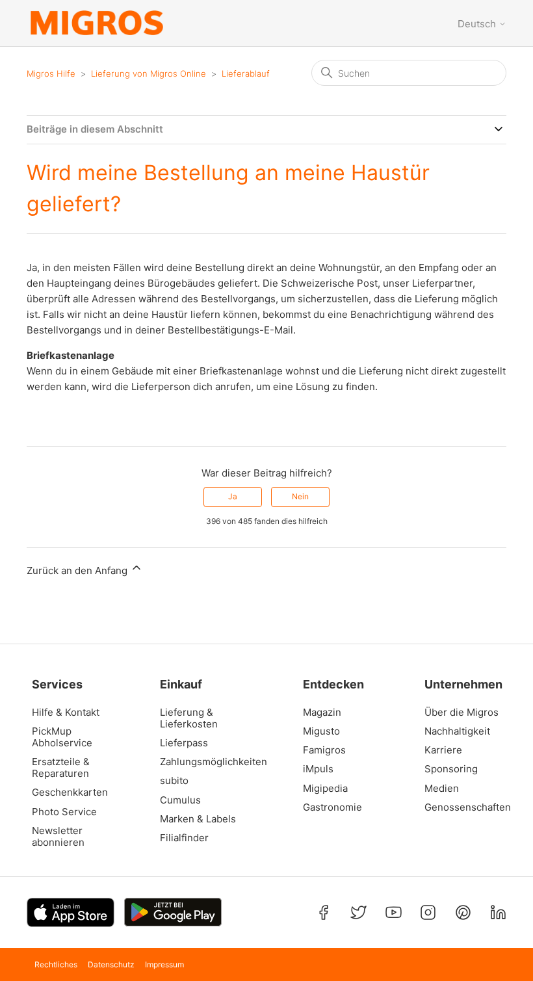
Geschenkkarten (70, 792)
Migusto (321, 731)
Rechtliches (55, 964)
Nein (300, 496)
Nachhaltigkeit (457, 731)
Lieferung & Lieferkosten (189, 718)
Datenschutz (111, 964)
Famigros (324, 750)
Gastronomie (332, 807)
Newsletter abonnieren (58, 836)
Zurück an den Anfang (78, 570)
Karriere (443, 750)
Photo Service (64, 812)
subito (174, 781)
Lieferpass (184, 743)
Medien (441, 788)
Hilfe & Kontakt (65, 712)
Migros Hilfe (51, 73)
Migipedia (325, 788)
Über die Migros (461, 712)
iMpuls (318, 769)
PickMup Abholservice (62, 737)
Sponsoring (451, 769)
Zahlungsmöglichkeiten (207, 762)
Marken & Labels (198, 819)
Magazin (322, 712)
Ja (232, 496)
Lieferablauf (246, 73)
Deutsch (478, 23)
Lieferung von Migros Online (148, 73)
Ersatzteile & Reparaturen (61, 767)
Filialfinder (184, 838)
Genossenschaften (463, 807)
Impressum (164, 964)
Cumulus (180, 800)
